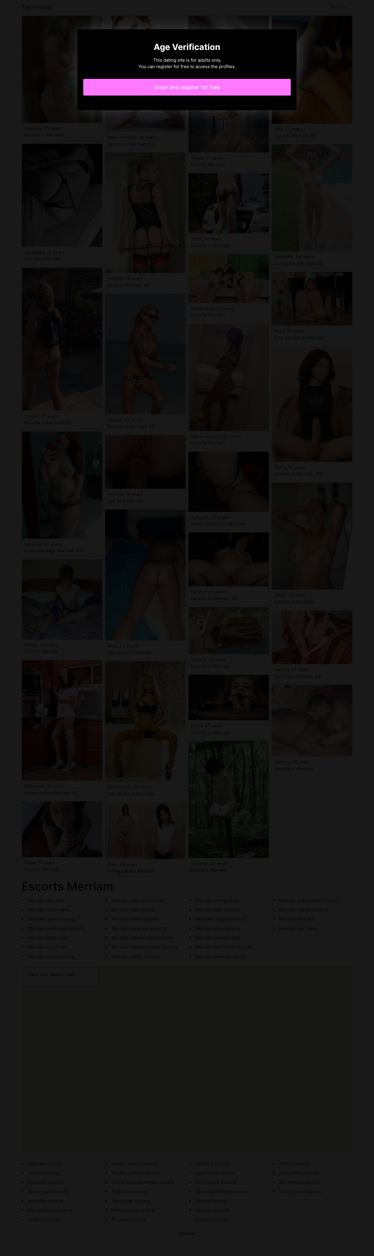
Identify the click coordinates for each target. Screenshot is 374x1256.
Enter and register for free (187, 87)
